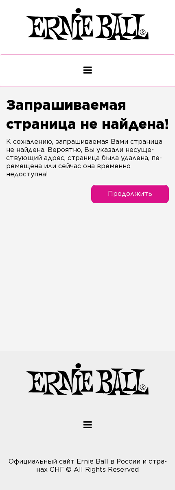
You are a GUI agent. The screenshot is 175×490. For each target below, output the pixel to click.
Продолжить (130, 193)
